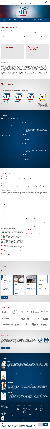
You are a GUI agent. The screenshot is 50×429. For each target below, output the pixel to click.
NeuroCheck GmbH (4, 224)
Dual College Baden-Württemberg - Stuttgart (33, 215)
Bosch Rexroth (3, 215)
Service (22, 3)
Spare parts (35, 409)
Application (41, 410)
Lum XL (29, 410)
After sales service (19, 410)
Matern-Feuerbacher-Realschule (31, 229)
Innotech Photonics (4, 235)
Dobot (2, 249)
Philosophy (16, 19)
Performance (9, 3)
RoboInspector (30, 414)
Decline (40, 424)
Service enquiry (36, 413)
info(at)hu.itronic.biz (3, 410)
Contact (30, 3)
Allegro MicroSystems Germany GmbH (7, 212)
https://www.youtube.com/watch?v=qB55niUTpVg (11, 55)
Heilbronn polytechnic (29, 225)
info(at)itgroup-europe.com (4, 407)
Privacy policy (29, 426)
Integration (18, 409)
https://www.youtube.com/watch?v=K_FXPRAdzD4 (36, 55)
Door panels (24, 410)
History (10, 19)
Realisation (18, 408)
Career (26, 3)
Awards (45, 19)
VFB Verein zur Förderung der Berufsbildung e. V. (34, 233)
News (28, 19)
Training (35, 410)
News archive (4, 297)
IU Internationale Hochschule (31, 221)
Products (18, 3)
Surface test (24, 420)
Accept (46, 424)
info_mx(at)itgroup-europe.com (5, 414)
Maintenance (35, 408)
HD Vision (3, 239)
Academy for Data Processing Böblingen (32, 212)
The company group (4, 20)
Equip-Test (3, 219)
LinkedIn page (6, 271)
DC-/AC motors (24, 419)
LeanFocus (29, 413)
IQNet (7, 347)
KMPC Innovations (4, 230)
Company (3, 3)
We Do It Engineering (5, 245)
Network (22, 19)
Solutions (13, 3)
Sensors (23, 415)
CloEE (2, 253)
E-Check (29, 408)
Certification (40, 19)
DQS (3, 347)
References (34, 19)
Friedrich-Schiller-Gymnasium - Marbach (32, 218)
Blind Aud (29, 409)
